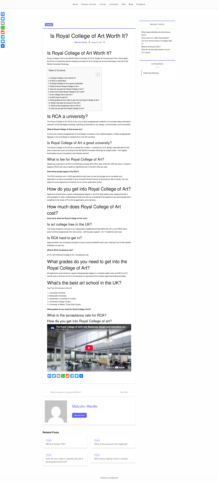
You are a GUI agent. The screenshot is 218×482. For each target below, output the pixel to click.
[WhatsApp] (2, 27)
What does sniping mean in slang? (111, 458)
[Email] (2, 23)
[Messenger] (2, 41)
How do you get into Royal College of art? (67, 108)
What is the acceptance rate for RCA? (66, 105)
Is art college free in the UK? (61, 94)
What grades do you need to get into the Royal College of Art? (74, 100)
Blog (131, 4)
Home (75, 4)
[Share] (2, 46)
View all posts (79, 415)
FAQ (123, 4)
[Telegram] (2, 37)
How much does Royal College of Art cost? (67, 91)
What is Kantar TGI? (56, 443)
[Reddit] (2, 32)
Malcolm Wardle (81, 42)
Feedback (140, 4)
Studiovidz (113, 478)
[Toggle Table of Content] (96, 75)
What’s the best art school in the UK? (66, 103)
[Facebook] (2, 14)
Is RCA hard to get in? (59, 97)
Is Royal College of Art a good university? (66, 83)
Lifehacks (113, 4)
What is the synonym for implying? (111, 443)
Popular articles (88, 4)
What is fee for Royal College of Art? (64, 86)
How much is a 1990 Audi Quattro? (155, 38)
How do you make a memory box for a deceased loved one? (64, 460)
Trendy (103, 4)
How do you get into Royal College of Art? (67, 89)
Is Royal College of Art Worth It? (63, 78)
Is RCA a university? (58, 80)
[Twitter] (2, 18)
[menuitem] (75, 4)
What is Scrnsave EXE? (151, 46)
